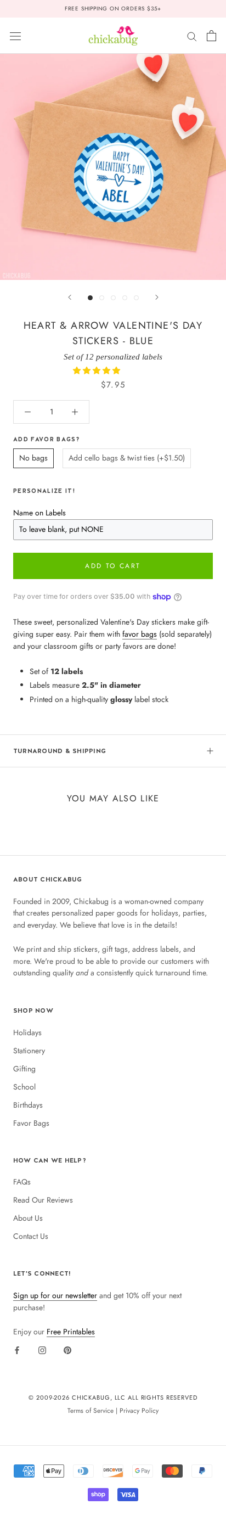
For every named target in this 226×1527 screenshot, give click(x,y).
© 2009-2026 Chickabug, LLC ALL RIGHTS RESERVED (113, 1397)
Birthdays (28, 1104)
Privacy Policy (139, 1410)
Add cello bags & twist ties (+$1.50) (127, 457)
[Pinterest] (67, 1350)
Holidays (27, 1032)
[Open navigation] (15, 35)
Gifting (24, 1068)
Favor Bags (31, 1123)
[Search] (192, 35)
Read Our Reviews (43, 1199)
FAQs (22, 1181)
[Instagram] (42, 1350)
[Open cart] (211, 35)
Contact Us (30, 1236)
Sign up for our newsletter (55, 1295)
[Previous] (69, 297)
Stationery (29, 1050)
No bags (33, 457)
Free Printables (71, 1331)
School (24, 1086)
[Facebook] (17, 1350)
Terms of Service (90, 1410)
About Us (28, 1217)
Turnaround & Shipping (59, 750)
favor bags (139, 633)
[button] (97, 370)
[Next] (157, 297)
